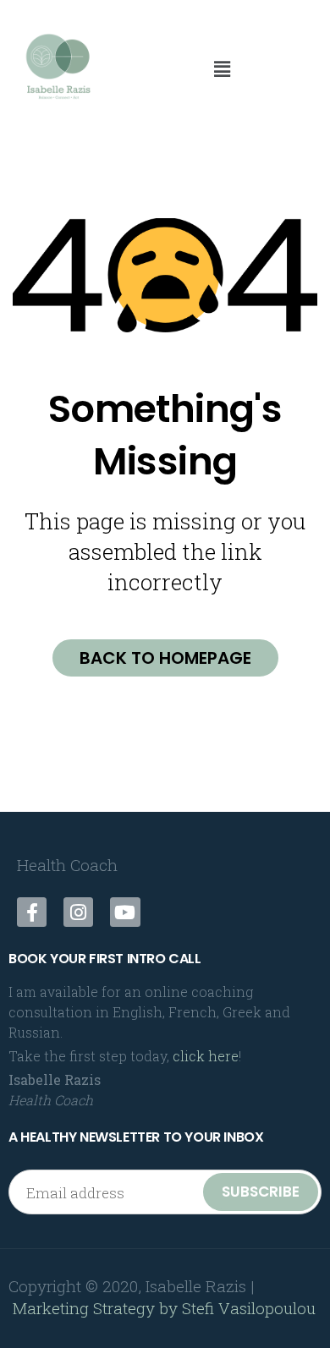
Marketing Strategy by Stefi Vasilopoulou (164, 1307)
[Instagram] (78, 912)
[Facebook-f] (32, 912)
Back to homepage (165, 658)
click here (206, 1056)
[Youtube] (125, 912)
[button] (221, 69)
